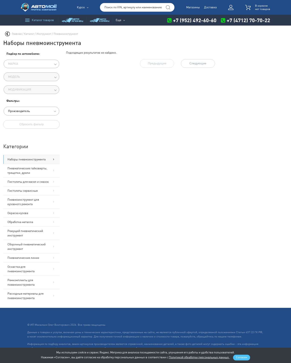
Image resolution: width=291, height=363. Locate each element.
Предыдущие (157, 63)
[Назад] (7, 34)
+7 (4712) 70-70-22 (247, 20)
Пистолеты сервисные (22, 190)
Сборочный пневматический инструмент (26, 247)
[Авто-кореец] (99, 20)
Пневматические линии (23, 257)
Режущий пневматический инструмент (25, 233)
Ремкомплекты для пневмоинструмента (21, 282)
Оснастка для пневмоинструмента (21, 269)
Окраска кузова (17, 213)
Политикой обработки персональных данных (199, 357)
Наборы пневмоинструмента (26, 159)
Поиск (168, 7)
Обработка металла (20, 222)
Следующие (197, 63)
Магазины (193, 7)
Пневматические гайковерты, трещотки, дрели (27, 170)
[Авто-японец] (72, 20)
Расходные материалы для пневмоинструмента (25, 296)
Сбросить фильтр (31, 124)
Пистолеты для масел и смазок (28, 181)
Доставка (210, 7)
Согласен (241, 357)
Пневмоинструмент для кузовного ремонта (23, 202)
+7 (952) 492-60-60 (195, 20)
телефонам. (234, 336)
